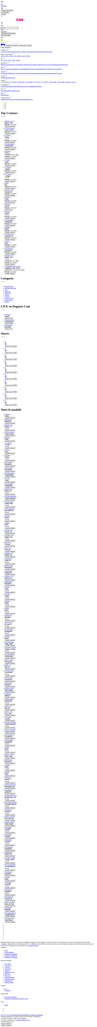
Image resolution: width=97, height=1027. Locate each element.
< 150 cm (3, 82)
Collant (38, 64)
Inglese (7, 99)
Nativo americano (36, 69)
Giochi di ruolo (50, 64)
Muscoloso (21, 86)
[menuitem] (2, 4)
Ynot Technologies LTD (22, 1020)
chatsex (4, 944)
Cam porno (8, 965)
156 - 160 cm (18, 82)
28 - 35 (11, 60)
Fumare (65, 64)
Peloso (7, 95)
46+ (19, 60)
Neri (2, 77)
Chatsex (7, 970)
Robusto (35, 86)
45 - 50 (26, 56)
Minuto (3, 86)
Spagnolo (22, 99)
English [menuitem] (9, 1025)
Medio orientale (19, 69)
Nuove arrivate (5, 51)
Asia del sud (55, 69)
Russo (27, 99)
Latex (21, 73)
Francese (12, 99)
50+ (29, 56)
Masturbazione (5, 64)
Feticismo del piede (15, 64)
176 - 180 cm (50, 82)
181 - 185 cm (58, 82)
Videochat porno (9, 979)
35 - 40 (17, 56)
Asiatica (7, 69)
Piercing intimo (15, 73)
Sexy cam (7, 975)
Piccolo (3, 91)
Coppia (42, 51)
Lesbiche (32, 51)
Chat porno (8, 969)
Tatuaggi (59, 73)
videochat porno (33, 945)
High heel (8, 73)
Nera (60, 69)
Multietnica (27, 69)
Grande (12, 91)
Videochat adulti (9, 977)
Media (11, 86)
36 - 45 (16, 60)
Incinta (47, 73)
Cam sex (7, 967)
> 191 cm (73, 82)
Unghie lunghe (30, 73)
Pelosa (3, 73)
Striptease (27, 64)
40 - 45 (21, 56)
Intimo (55, 73)
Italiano (3, 99)
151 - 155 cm (10, 82)
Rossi (5, 77)
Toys (22, 64)
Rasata (51, 73)
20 (1, 56)
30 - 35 (13, 56)
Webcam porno (9, 982)
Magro (7, 86)
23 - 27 (7, 60)
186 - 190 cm (66, 82)
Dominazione (59, 64)
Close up (43, 64)
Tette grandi (26, 51)
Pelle (24, 73)
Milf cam (7, 974)
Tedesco (17, 99)
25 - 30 (9, 56)
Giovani (37, 51)
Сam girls (7, 964)
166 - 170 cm (34, 82)
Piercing (42, 73)
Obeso (40, 86)
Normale (7, 91)
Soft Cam (20, 51)
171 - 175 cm (42, 82)
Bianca (3, 69)
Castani (13, 77)
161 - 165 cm (26, 82)
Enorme (17, 91)
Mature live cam (9, 972)
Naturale (37, 73)
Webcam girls (9, 981)
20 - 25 (4, 56)
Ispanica (12, 69)
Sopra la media (28, 86)
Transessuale (48, 51)
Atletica (15, 86)
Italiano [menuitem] (3, 1025)
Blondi (9, 77)
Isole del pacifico (46, 69)
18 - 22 (3, 60)
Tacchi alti (33, 64)
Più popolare (13, 51)
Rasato (3, 95)
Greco (31, 99)
